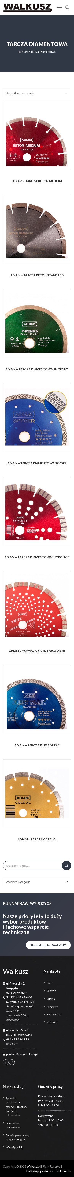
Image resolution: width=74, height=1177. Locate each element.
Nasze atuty (54, 1014)
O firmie (51, 990)
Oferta (51, 998)
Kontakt (52, 1022)
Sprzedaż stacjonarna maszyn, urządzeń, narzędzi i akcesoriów (16, 1107)
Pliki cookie (64, 1171)
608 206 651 (24, 997)
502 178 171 (26, 1001)
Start (25, 51)
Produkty (52, 1006)
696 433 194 (14, 1039)
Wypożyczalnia (14, 1147)
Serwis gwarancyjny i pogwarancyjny (17, 1137)
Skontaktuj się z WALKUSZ (48, 945)
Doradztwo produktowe (13, 1125)
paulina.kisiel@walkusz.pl (22, 1054)
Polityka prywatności (39, 1171)
